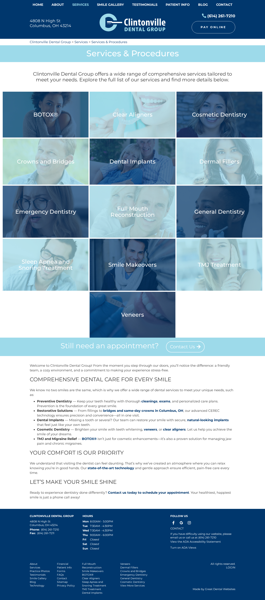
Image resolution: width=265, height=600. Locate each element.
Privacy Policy (66, 585)
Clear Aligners (91, 578)
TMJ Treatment (91, 589)
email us (176, 537)
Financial (62, 564)
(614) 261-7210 (221, 16)
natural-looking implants (208, 420)
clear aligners (174, 429)
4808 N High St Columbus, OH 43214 (50, 23)
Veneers (125, 564)
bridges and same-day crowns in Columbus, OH (143, 411)
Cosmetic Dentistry (132, 582)
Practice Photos (40, 571)
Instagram (189, 523)
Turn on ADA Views (183, 547)
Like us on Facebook (173, 523)
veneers (150, 429)
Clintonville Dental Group (50, 42)
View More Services (132, 585)
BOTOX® (89, 439)
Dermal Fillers (129, 567)
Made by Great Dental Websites (214, 589)
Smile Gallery (38, 578)
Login (230, 567)
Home (38, 5)
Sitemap (62, 582)
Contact (224, 5)
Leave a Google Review (181, 523)
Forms (61, 571)
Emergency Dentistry (133, 574)
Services (80, 5)
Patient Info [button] (178, 5)
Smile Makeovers (92, 571)
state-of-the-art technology (111, 468)
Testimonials (38, 574)
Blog (203, 5)
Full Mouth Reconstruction (91, 565)
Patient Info (64, 567)
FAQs (60, 574)
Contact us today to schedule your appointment (148, 493)
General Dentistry (131, 578)
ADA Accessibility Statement (202, 541)
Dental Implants (92, 592)
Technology (37, 585)
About (33, 564)
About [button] (58, 5)
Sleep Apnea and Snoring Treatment (94, 583)
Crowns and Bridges (133, 571)
